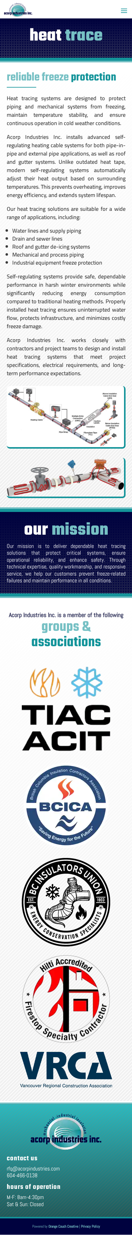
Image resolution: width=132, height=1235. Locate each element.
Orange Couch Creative (63, 1226)
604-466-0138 (22, 1175)
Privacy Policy (90, 1226)
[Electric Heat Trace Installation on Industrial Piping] (66, 478)
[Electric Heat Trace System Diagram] (66, 417)
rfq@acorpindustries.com (33, 1168)
